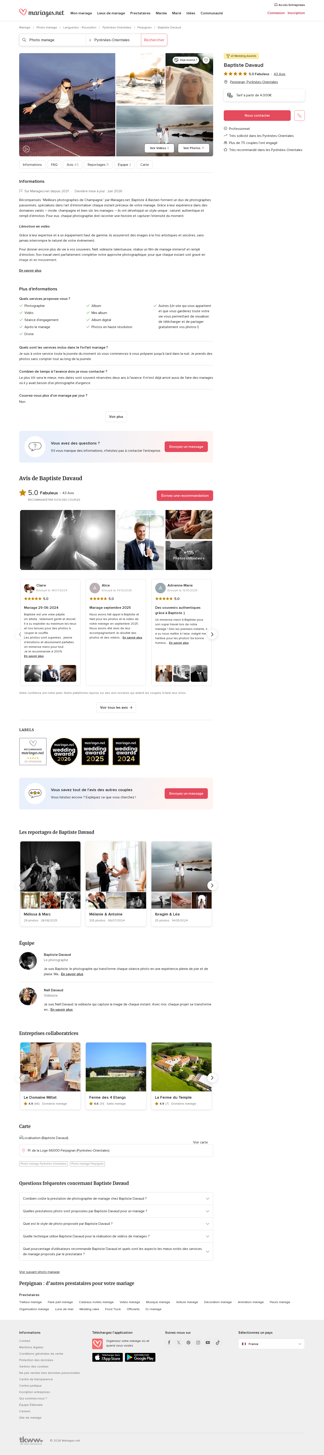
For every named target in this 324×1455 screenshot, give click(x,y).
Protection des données (36, 1360)
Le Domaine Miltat (40, 1097)
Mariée (161, 13)
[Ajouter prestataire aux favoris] (206, 60)
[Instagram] (198, 1343)
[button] (116, 447)
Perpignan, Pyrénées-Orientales (254, 82)
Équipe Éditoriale (31, 1405)
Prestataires (140, 13)
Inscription (296, 13)
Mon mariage (81, 13)
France (253, 1344)
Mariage (25, 27)
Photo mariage (47, 27)
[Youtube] (208, 1343)
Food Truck (113, 1309)
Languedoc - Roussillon (80, 27)
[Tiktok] (218, 1343)
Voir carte (200, 1142)
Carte (144, 164)
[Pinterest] (188, 1343)
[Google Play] (140, 1361)
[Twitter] (179, 1343)
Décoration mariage (218, 1302)
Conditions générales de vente (41, 1354)
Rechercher (154, 39)
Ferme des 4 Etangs (107, 1097)
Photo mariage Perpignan (87, 1163)
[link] (50, 883)
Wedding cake (89, 1309)
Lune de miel (64, 1309)
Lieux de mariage (111, 13)
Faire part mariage (60, 1302)
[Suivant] (212, 634)
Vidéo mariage (130, 1302)
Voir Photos (193, 148)
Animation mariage (251, 1302)
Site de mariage (30, 1418)
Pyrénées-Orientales (117, 27)
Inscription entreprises (34, 1392)
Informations (32, 164)
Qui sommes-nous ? (33, 1398)
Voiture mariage (187, 1302)
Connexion (276, 13)
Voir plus (116, 417)
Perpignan (145, 27)
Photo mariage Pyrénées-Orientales (43, 1163)
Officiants (133, 1309)
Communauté (212, 13)
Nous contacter (257, 115)
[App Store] (107, 1361)
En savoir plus (30, 270)
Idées (190, 13)
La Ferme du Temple (173, 1097)
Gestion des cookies (33, 1366)
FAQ (54, 164)
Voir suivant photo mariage (39, 1272)
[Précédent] (20, 634)
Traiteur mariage (30, 1302)
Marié (176, 13)
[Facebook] (169, 1343)
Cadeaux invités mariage (96, 1302)
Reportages (98, 164)
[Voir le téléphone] (299, 115)
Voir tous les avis (114, 707)
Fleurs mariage (280, 1302)
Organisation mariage (34, 1309)
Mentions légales (31, 1347)
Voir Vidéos (159, 148)
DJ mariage (154, 1309)
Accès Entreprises (291, 5)
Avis (72, 164)
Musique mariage (158, 1302)
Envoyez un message (186, 447)
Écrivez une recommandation (185, 495)
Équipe (124, 164)
